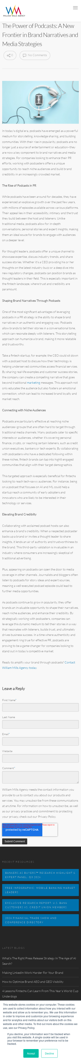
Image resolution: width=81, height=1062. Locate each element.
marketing (33, 382)
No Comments (37, 55)
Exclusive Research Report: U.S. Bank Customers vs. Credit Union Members (36, 905)
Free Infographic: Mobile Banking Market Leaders (40, 890)
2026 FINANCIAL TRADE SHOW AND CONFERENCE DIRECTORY (31, 920)
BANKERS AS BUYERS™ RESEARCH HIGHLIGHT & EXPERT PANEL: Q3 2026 (40, 874)
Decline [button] (49, 1053)
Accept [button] (31, 1053)
